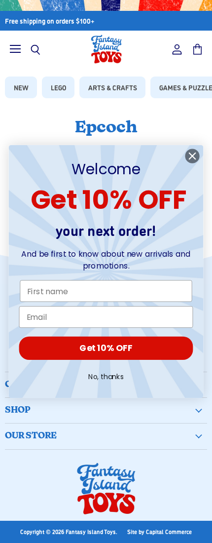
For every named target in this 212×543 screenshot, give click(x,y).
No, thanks (106, 377)
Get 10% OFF (105, 348)
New (21, 87)
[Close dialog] (192, 156)
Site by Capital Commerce (159, 531)
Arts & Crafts (112, 87)
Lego (58, 87)
